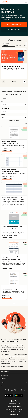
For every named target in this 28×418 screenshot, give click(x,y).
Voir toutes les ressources (14, 24)
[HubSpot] (4, 2)
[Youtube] (11, 390)
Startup (4, 98)
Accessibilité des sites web (14, 411)
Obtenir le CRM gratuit (14, 30)
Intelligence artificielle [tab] (6, 44)
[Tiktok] (25, 390)
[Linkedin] (18, 390)
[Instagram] (8, 390)
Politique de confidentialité (11, 409)
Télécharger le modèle (7, 150)
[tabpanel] (14, 66)
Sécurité (21, 409)
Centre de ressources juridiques (14, 406)
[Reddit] (21, 390)
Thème (2, 101)
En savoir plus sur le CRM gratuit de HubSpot (12, 366)
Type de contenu (5, 108)
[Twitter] (15, 390)
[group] (14, 63)
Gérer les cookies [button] (14, 414)
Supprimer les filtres (13, 120)
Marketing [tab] (18, 45)
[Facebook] (5, 390)
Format (3, 114)
